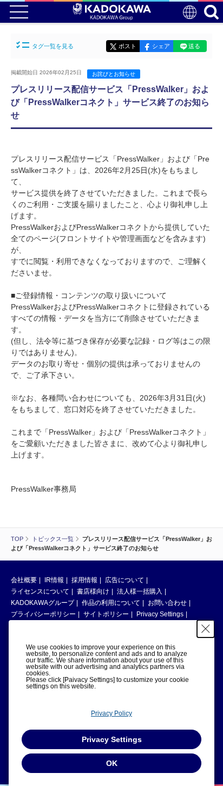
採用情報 (84, 580)
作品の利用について (111, 603)
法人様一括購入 (139, 591)
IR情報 (54, 580)
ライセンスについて (40, 591)
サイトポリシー (106, 614)
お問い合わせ (167, 603)
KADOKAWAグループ (42, 603)
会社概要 (24, 580)
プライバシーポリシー (43, 614)
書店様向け (93, 591)
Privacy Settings (159, 614)
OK (111, 763)
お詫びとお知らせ (113, 74)
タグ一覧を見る (53, 46)
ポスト (127, 46)
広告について (124, 580)
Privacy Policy (111, 713)
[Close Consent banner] (205, 628)
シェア (161, 46)
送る (194, 46)
